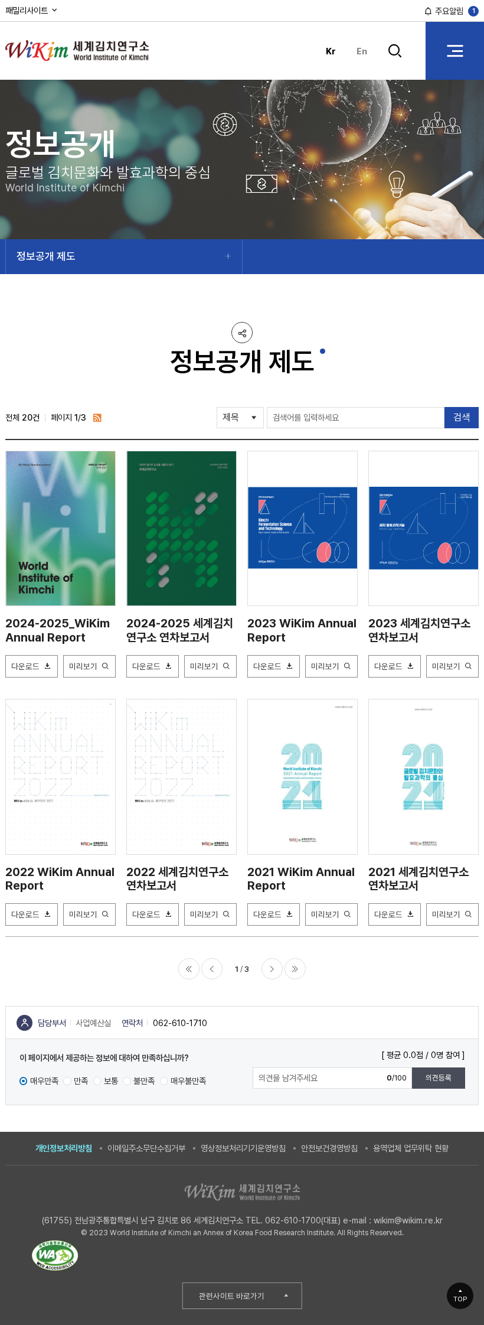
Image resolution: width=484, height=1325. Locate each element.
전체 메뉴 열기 (455, 50)
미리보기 (83, 666)
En (362, 51)
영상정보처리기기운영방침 (243, 1148)
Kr (331, 51)
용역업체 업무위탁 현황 (411, 1148)
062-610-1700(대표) (303, 1220)
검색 (461, 417)
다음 (272, 968)
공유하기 (242, 332)
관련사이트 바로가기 (231, 1296)
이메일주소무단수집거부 (146, 1148)
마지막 (295, 968)
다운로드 (25, 666)
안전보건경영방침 (329, 1148)
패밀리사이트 (27, 10)
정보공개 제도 (46, 256)
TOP (460, 1299)
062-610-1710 (180, 1023)
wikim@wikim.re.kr (408, 1220)
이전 (212, 968)
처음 (189, 968)
